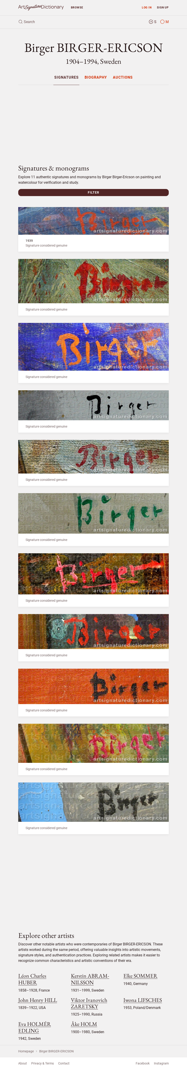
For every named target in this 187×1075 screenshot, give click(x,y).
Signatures (66, 78)
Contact (64, 1063)
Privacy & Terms (42, 1063)
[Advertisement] (93, 121)
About (22, 1063)
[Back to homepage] (41, 7)
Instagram (161, 1063)
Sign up (163, 7)
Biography (96, 78)
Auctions (123, 78)
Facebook (143, 1063)
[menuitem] (66, 77)
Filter (93, 192)
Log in (147, 7)
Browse (77, 7)
